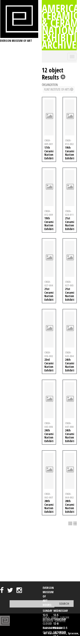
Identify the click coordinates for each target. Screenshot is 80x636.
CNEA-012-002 (69, 142)
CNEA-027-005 (69, 283)
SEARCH (46, 617)
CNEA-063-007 (48, 495)
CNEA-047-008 (69, 424)
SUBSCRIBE (64, 617)
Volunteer (48, 621)
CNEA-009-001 (48, 142)
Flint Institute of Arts (57, 89)
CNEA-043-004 (69, 354)
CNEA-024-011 (69, 212)
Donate (54, 617)
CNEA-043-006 (48, 424)
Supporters (60, 621)
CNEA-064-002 (69, 495)
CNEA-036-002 (48, 354)
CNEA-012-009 (48, 212)
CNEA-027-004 (48, 283)
